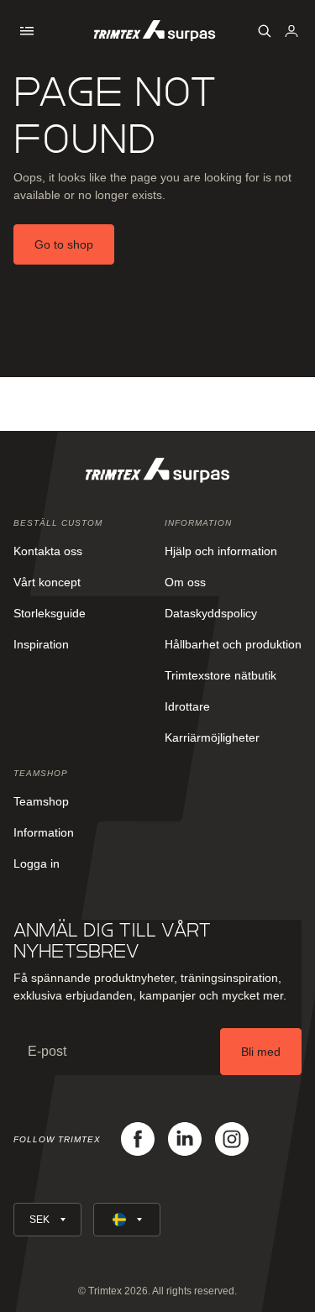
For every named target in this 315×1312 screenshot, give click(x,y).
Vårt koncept (47, 582)
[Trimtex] (154, 30)
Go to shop (63, 244)
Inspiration (41, 644)
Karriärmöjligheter (212, 737)
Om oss (185, 582)
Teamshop (41, 801)
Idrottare (187, 706)
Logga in (36, 863)
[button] (27, 31)
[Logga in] (291, 31)
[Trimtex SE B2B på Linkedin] (185, 1139)
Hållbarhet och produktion (233, 644)
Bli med (261, 1051)
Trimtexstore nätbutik (220, 675)
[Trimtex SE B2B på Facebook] (138, 1139)
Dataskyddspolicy (211, 613)
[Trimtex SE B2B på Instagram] (232, 1139)
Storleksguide (49, 613)
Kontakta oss (47, 551)
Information (43, 832)
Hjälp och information (221, 551)
